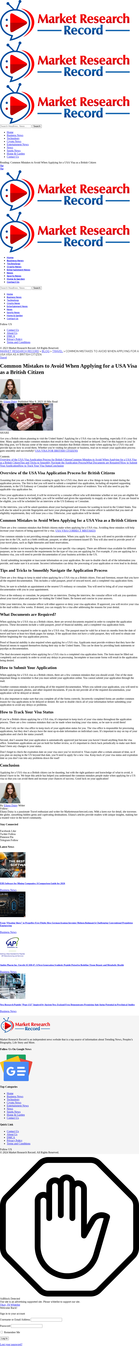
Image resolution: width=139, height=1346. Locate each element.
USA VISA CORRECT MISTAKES (75, 530)
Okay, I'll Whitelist (10, 1304)
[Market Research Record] (65, 81)
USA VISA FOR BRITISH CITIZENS (56, 450)
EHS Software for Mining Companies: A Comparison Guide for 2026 (32, 883)
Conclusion (58, 465)
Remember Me (11, 1332)
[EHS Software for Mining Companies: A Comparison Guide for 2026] (12, 876)
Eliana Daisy (10, 401)
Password (5, 1325)
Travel (3, 357)
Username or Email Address (15, 1319)
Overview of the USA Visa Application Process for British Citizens (36, 459)
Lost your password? (11, 1344)
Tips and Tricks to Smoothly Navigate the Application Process (53, 462)
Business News (8, 890)
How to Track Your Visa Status (35, 465)
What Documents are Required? (103, 462)
